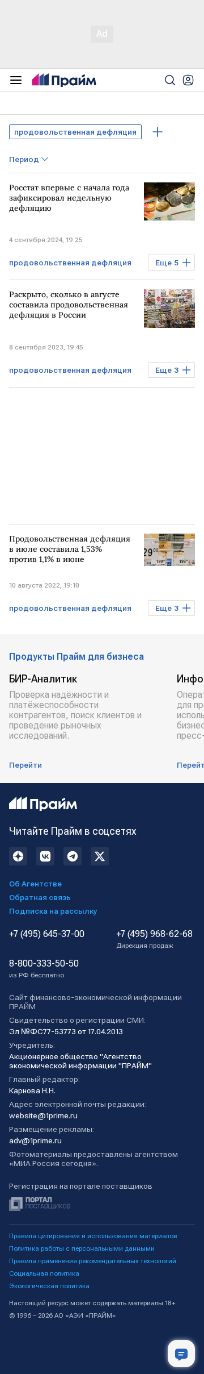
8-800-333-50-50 (44, 969)
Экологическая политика (49, 1286)
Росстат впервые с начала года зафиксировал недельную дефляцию (69, 197)
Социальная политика (44, 1273)
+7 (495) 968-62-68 (154, 939)
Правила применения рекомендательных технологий (92, 1261)
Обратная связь (40, 897)
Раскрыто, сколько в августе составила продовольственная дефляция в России (68, 304)
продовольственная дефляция (75, 131)
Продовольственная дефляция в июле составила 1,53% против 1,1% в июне (69, 549)
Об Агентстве (35, 883)
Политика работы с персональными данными (82, 1248)
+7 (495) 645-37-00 (46, 934)
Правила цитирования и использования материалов (93, 1236)
